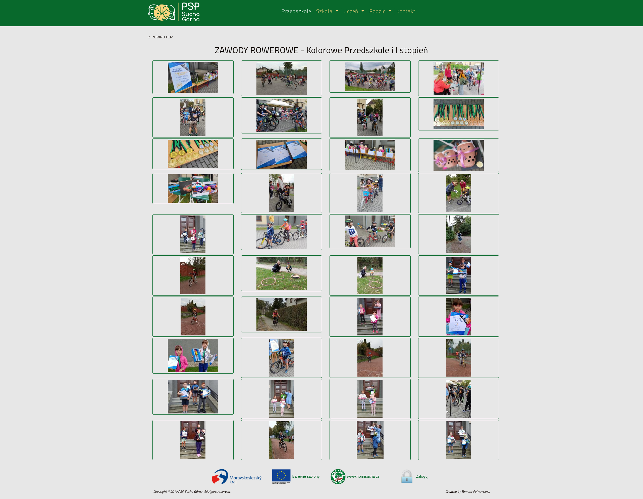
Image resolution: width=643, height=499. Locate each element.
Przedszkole (296, 11)
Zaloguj (422, 476)
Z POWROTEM (160, 37)
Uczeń (351, 11)
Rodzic (378, 11)
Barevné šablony (306, 476)
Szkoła (325, 11)
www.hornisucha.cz (363, 476)
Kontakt (405, 11)
